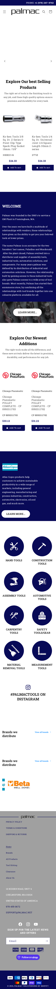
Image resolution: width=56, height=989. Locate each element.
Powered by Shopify (39, 986)
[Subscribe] (46, 941)
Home (8, 846)
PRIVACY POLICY (14, 822)
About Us (10, 878)
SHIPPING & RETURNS (16, 834)
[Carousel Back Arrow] (4, 61)
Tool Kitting (11, 865)
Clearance (10, 871)
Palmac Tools (21, 986)
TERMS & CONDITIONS (16, 828)
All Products (11, 859)
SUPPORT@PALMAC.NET (19, 912)
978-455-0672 (13, 906)
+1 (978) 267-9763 (44, 2)
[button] (4, 11)
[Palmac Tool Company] (28, 817)
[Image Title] (14, 546)
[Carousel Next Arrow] (51, 61)
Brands (9, 853)
